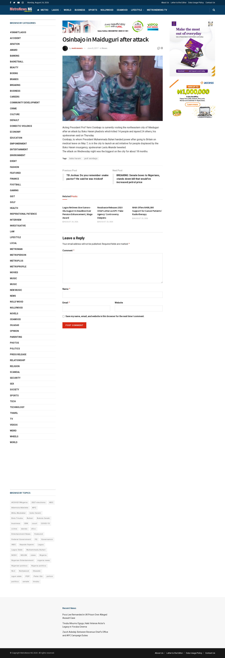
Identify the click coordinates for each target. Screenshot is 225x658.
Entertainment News (20, 534)
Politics (15, 348)
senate (26, 582)
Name (66, 288)
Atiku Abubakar (18, 513)
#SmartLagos (18, 32)
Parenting (16, 337)
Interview (15, 220)
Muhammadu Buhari (36, 550)
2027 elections (38, 502)
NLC (13, 571)
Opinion (14, 331)
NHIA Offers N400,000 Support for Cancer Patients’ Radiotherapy (147, 211)
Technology (17, 407)
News (104, 48)
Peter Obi (38, 576)
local (13, 243)
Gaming (14, 190)
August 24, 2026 (71, 222)
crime (14, 529)
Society (14, 389)
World (67, 10)
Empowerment (18, 143)
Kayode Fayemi (27, 545)
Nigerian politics (19, 566)
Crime (13, 108)
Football (15, 184)
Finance (14, 179)
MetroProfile (18, 266)
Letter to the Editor (178, 3)
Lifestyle (136, 10)
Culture (15, 114)
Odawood (122, 10)
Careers (14, 97)
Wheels (14, 436)
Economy (15, 132)
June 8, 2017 (92, 48)
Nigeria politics (38, 566)
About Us (165, 3)
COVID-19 (45, 523)
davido (24, 529)
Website (119, 302)
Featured (15, 173)
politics (15, 582)
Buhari (30, 518)
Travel (14, 413)
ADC (51, 502)
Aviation (15, 44)
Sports (92, 10)
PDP (28, 576)
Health (14, 208)
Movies (14, 272)
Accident (15, 38)
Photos (14, 343)
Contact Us (210, 3)
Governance (47, 539)
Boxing (14, 73)
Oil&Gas (14, 325)
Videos (14, 425)
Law (12, 231)
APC (34, 508)
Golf (12, 202)
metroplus (16, 261)
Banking (14, 56)
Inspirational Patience (23, 214)
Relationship (17, 360)
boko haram (75, 158)
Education (16, 138)
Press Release (18, 354)
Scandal (15, 372)
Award (13, 50)
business (15, 523)
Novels (14, 313)
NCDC (14, 555)
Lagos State (16, 550)
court (34, 523)
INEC (13, 545)
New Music (16, 290)
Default (14, 120)
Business (80, 10)
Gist (12, 196)
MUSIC (13, 284)
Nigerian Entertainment (22, 560)
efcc (33, 529)
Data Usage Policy (196, 3)
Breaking (15, 85)
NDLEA (24, 555)
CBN (26, 523)
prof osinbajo (90, 158)
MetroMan (16, 249)
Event (13, 161)
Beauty (14, 67)
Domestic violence (21, 126)
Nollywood (107, 10)
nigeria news (44, 560)
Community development (25, 102)
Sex (12, 384)
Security (15, 378)
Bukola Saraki (43, 518)
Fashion (14, 167)
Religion (15, 366)
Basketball (16, 61)
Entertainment (19, 149)
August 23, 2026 (106, 222)
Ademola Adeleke (19, 508)
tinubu (36, 582)
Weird (13, 430)
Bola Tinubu (17, 518)
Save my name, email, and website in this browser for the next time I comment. (105, 316)
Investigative (18, 225)
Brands (14, 79)
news (33, 555)
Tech (13, 401)
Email (66, 302)
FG (36, 539)
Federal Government (21, 539)
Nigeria (43, 555)
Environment (17, 155)
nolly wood (16, 301)
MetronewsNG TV (157, 10)
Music (13, 278)
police (50, 576)
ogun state (16, 576)
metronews (77, 48)
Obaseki (37, 571)
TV (11, 419)
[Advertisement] (25, 466)
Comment (68, 250)
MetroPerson (18, 255)
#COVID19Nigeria (19, 502)
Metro (44, 10)
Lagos (55, 10)
